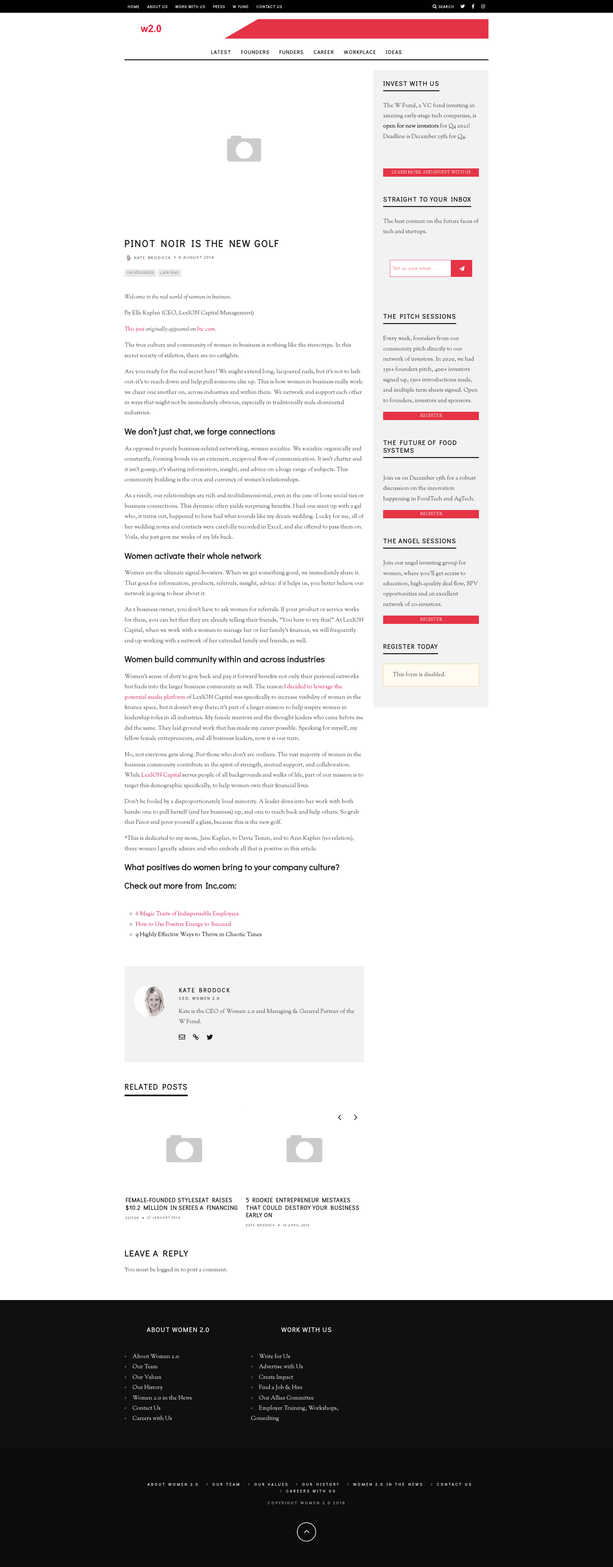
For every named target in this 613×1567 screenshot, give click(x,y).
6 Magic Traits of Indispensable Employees (187, 914)
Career (324, 51)
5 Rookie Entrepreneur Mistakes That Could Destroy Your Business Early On (302, 1207)
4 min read (169, 273)
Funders (291, 51)
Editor (132, 1218)
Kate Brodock (152, 257)
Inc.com (206, 329)
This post (135, 329)
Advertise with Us (281, 1367)
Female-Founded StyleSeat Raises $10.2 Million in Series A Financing (181, 1203)
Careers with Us (152, 1419)
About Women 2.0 (155, 1357)
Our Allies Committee (286, 1398)
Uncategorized (140, 273)
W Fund (241, 6)
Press (219, 6)
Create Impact (276, 1377)
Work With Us (190, 6)
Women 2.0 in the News (162, 1398)
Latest (221, 51)
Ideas (394, 51)
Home (134, 6)
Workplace (360, 51)
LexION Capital (161, 775)
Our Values (146, 1377)
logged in (168, 1270)
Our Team (145, 1367)
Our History (147, 1388)
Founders (255, 51)
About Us (157, 6)
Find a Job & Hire (281, 1388)
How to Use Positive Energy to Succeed (183, 924)
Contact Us (269, 6)
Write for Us (274, 1357)
